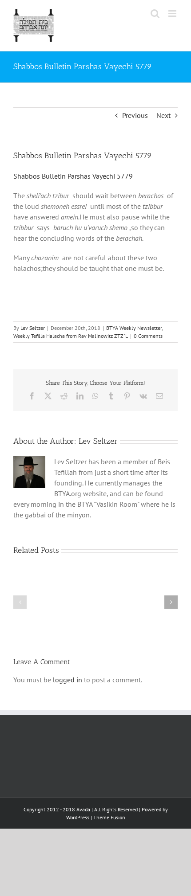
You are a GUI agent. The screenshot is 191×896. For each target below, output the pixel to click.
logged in (67, 679)
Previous (135, 115)
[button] (20, 602)
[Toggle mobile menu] (173, 13)
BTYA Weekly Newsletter (134, 328)
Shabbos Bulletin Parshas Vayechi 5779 (73, 176)
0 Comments (148, 336)
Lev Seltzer (32, 328)
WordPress (77, 817)
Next (163, 115)
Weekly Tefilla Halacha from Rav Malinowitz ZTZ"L (70, 336)
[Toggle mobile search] (155, 13)
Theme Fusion (109, 817)
